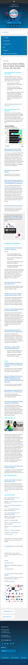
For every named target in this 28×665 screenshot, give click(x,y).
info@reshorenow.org (15, 6)
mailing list (10, 573)
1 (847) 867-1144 (14, 4)
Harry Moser (7, 562)
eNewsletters (11, 581)
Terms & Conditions (14, 657)
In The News (5, 37)
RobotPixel (17, 662)
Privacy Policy (23, 657)
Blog (4, 47)
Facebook (16, 577)
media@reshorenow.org (6, 636)
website (12, 540)
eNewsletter (5, 50)
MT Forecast (13, 530)
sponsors (6, 554)
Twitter (21, 577)
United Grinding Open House (16, 501)
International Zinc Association (14, 505)
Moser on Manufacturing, (12, 497)
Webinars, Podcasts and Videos (10, 53)
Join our (6, 573)
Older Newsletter (7, 616)
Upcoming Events (7, 44)
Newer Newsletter (8, 611)
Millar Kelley (6, 565)
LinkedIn (11, 577)
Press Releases (6, 40)
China (5, 122)
